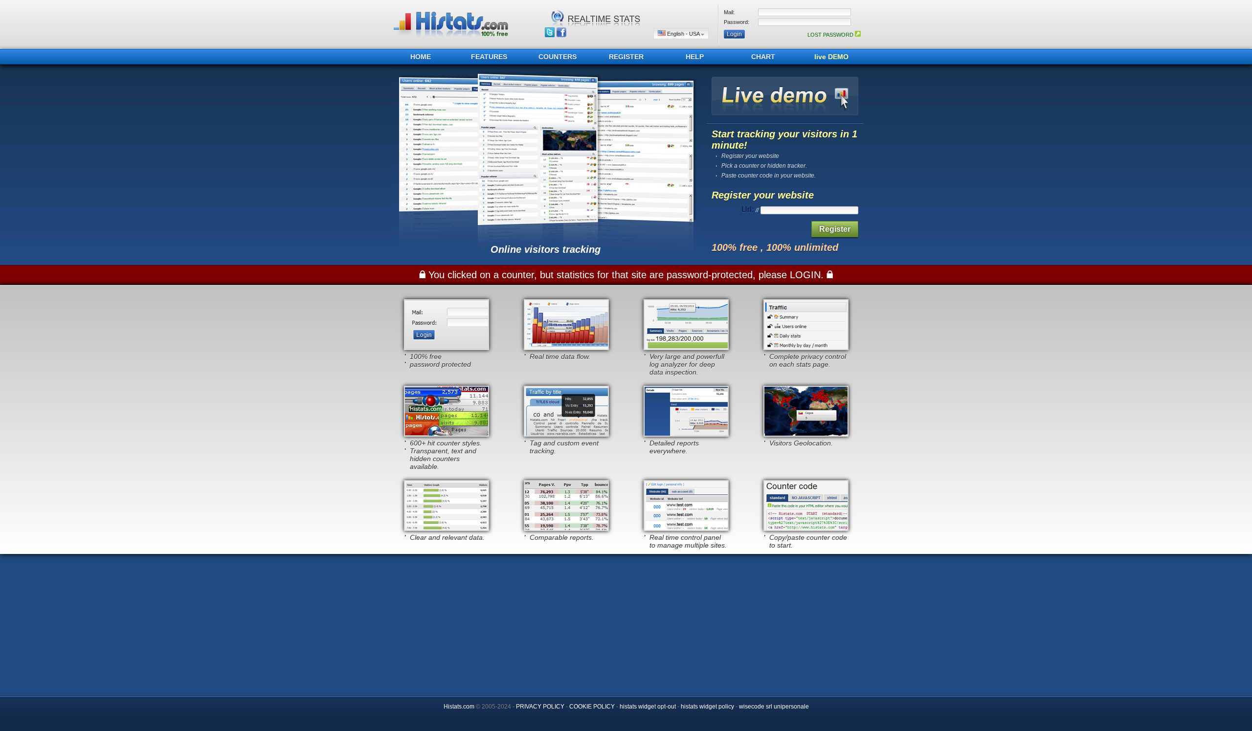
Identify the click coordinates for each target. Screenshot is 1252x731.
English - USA (683, 34)
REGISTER (626, 57)
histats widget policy (707, 706)
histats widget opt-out (648, 706)
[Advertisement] (626, 622)
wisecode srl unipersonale (774, 706)
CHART (763, 57)
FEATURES (489, 57)
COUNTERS (557, 57)
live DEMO (831, 57)
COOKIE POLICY (592, 706)
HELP (695, 57)
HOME (420, 57)
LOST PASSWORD (831, 35)
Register (834, 229)
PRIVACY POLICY (540, 706)
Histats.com (459, 706)
